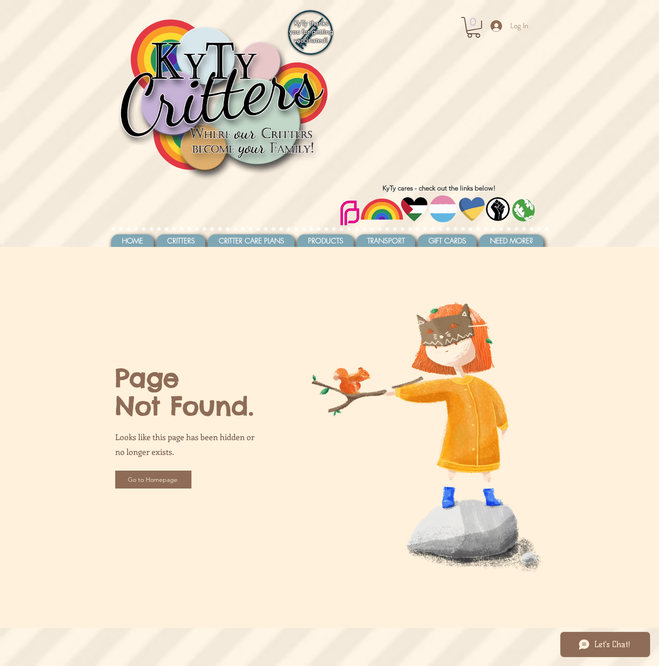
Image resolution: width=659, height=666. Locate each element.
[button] (473, 27)
